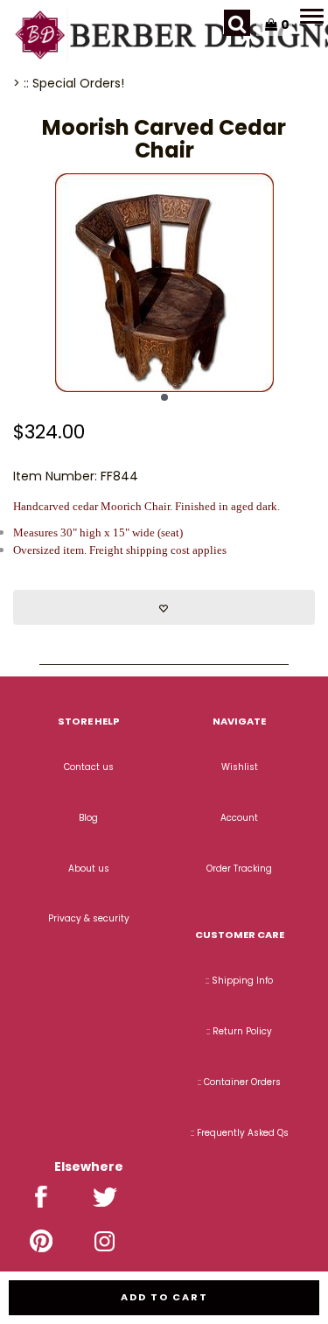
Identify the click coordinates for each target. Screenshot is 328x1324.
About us (88, 868)
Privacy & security (88, 918)
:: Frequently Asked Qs (240, 1132)
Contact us (89, 767)
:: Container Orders (239, 1082)
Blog (88, 817)
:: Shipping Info (239, 980)
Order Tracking (239, 868)
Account (239, 817)
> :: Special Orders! (68, 83)
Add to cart (164, 1297)
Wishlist (239, 767)
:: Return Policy (239, 1031)
